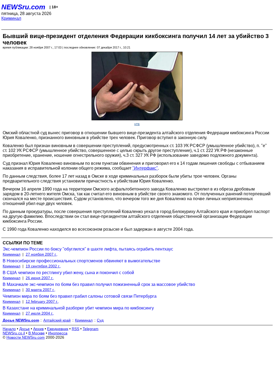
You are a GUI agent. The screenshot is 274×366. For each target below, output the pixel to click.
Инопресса (57, 333)
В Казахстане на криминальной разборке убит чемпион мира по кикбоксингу (78, 308)
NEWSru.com (23, 7)
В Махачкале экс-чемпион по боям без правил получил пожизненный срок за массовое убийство (99, 284)
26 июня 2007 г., (40, 278)
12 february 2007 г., (42, 301)
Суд (100, 320)
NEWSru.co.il (14, 333)
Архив (38, 329)
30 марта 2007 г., (40, 289)
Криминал (11, 18)
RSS (75, 329)
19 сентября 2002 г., (43, 266)
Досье (24, 329)
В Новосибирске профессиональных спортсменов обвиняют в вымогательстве (81, 261)
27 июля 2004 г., (40, 313)
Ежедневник (57, 329)
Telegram (90, 329)
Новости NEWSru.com (25, 337)
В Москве (36, 333)
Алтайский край (57, 320)
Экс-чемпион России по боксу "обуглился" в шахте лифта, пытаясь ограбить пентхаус (88, 249)
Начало (9, 329)
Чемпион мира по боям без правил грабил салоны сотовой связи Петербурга (80, 296)
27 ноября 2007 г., (42, 254)
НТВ (137, 124)
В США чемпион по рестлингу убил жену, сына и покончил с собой (68, 272)
